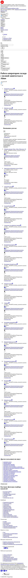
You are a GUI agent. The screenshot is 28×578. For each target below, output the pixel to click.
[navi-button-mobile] (2, 31)
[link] (3, 24)
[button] (2, 27)
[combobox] (7, 45)
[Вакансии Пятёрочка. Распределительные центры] (15, 94)
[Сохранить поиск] (2, 52)
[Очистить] (2, 48)
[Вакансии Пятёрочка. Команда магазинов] (15, 155)
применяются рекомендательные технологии (12, 564)
